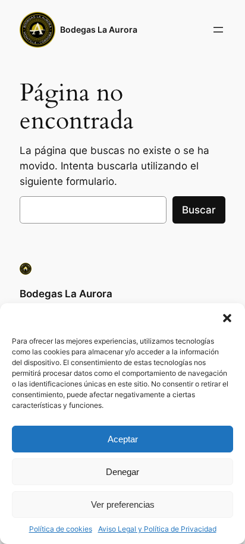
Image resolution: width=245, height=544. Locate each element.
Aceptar (123, 439)
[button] (227, 318)
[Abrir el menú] (218, 30)
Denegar (122, 472)
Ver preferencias (123, 504)
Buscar (199, 210)
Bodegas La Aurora (98, 29)
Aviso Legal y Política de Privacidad (157, 528)
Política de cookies (60, 528)
